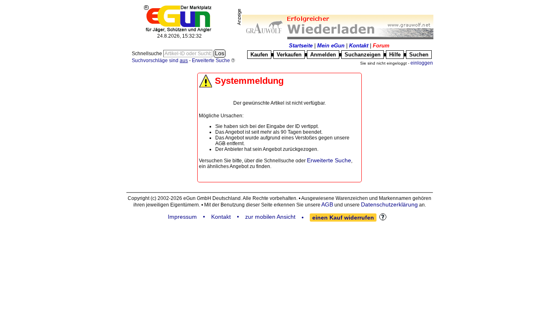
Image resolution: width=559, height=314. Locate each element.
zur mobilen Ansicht (270, 216)
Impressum (182, 216)
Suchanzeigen (363, 55)
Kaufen (259, 55)
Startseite (301, 46)
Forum (381, 46)
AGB (327, 204)
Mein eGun (331, 46)
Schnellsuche (147, 53)
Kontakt (358, 46)
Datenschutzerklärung (389, 204)
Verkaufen (289, 55)
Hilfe (395, 55)
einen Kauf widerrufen (343, 217)
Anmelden (323, 55)
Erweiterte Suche (329, 160)
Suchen (418, 55)
